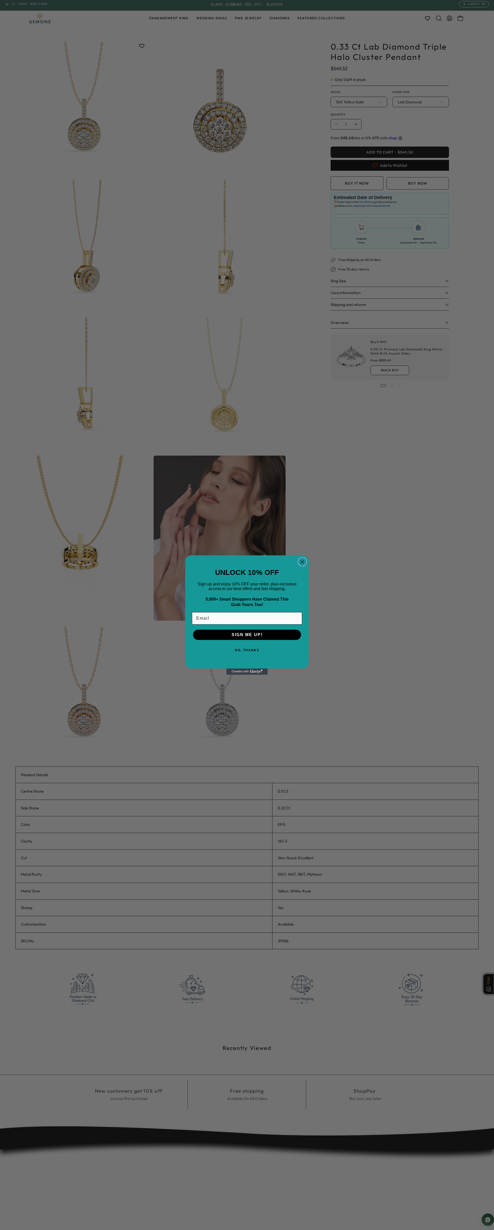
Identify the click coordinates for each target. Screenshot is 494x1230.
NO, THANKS (247, 650)
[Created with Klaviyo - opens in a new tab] (247, 671)
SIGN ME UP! (247, 634)
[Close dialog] (302, 562)
